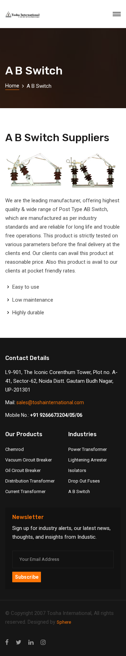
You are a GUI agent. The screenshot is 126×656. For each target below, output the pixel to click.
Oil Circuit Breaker (23, 470)
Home (12, 86)
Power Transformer (87, 449)
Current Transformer (25, 491)
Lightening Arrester (87, 460)
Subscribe (26, 577)
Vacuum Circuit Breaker (28, 460)
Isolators (77, 470)
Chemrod (14, 449)
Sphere (64, 622)
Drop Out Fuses (84, 481)
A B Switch (79, 491)
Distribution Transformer (30, 481)
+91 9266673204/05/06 (56, 415)
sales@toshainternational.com (50, 402)
